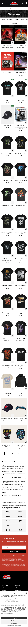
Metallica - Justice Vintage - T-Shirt (7, 233)
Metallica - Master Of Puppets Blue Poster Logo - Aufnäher (20, 419)
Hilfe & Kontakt (5, 585)
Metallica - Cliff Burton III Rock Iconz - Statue (21, 46)
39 (18, 453)
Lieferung (4, 590)
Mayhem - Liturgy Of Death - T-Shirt (7, 312)
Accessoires (16, 19)
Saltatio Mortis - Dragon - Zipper (20, 392)
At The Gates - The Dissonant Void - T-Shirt (7, 259)
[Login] (22, 3)
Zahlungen (4, 587)
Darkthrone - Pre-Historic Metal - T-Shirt (20, 286)
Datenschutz (18, 590)
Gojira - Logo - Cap (7, 125)
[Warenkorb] (25, 3)
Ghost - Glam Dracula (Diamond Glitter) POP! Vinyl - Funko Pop (21, 127)
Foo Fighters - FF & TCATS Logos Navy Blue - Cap (7, 419)
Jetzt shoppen (7, 72)
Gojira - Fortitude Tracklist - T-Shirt (21, 154)
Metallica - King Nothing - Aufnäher (7, 446)
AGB (16, 587)
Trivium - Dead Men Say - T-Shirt (7, 99)
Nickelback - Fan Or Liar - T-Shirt (21, 366)
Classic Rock (13, 505)
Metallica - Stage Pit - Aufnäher (20, 446)
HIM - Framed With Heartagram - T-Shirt (20, 339)
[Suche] (5, 3)
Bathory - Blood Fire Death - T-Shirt (21, 312)
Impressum (17, 585)
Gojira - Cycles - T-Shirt (7, 180)
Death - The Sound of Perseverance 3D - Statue (7, 46)
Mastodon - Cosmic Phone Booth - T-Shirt (7, 339)
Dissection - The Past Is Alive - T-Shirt (21, 233)
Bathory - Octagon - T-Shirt (21, 180)
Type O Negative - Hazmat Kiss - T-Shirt (7, 206)
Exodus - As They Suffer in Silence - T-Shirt (21, 99)
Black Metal (5, 505)
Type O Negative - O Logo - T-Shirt (7, 154)
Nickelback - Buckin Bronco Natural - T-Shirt (7, 392)
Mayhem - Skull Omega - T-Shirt (21, 259)
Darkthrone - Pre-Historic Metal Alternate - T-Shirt (7, 286)
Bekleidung (9, 19)
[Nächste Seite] (22, 453)
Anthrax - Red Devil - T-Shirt (7, 365)
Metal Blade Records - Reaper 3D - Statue (21, 73)
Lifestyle (22, 19)
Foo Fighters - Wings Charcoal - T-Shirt (20, 206)
